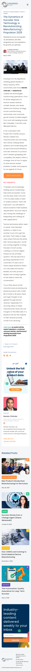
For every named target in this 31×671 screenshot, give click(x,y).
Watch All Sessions (14, 175)
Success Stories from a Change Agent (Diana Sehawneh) (12, 518)
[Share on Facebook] (7, 355)
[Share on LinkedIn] (4, 355)
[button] (27, 4)
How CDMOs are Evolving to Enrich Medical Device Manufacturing (14, 554)
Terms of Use (19, 665)
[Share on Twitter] (10, 355)
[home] (10, 4)
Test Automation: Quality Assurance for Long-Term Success (13, 591)
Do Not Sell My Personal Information (22, 662)
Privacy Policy (19, 659)
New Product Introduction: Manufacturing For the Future (15, 482)
